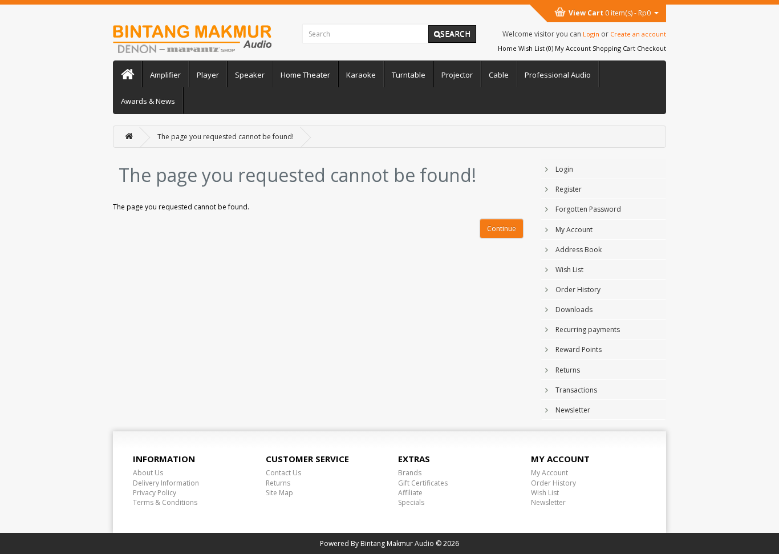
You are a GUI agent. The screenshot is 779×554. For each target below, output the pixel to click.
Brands (409, 473)
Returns (567, 370)
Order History (578, 289)
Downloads (574, 309)
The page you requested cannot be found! (225, 136)
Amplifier (165, 75)
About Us (148, 473)
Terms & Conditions (165, 502)
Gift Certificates (423, 483)
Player (208, 75)
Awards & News (148, 101)
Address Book (578, 249)
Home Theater (305, 75)
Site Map (279, 493)
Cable (499, 75)
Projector (457, 75)
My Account (574, 229)
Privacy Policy (154, 493)
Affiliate (410, 493)
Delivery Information (166, 483)
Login (591, 34)
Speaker (250, 75)
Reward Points (578, 349)
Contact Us (283, 473)
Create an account (638, 34)
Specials (411, 502)
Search (455, 33)
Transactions (576, 390)
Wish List (569, 269)
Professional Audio (558, 75)
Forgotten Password (588, 209)
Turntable (408, 75)
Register (568, 189)
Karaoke (361, 75)
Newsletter (572, 410)
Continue (501, 228)
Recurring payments (587, 329)
